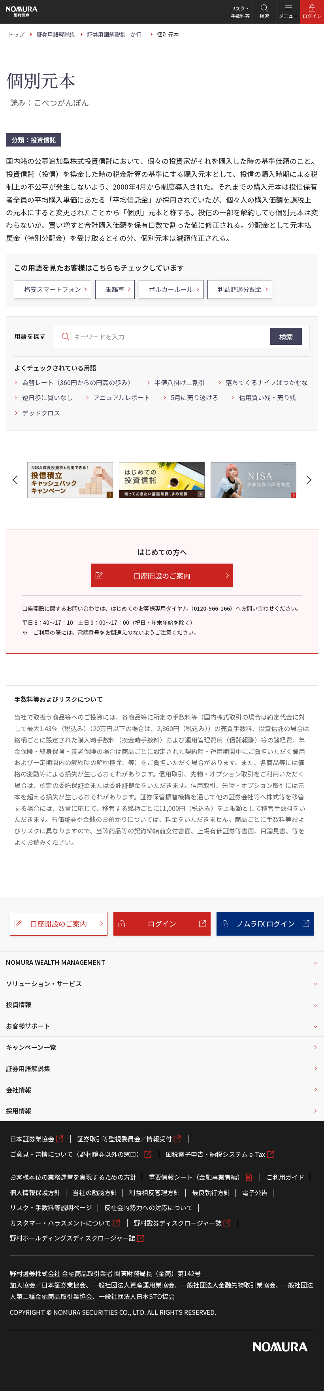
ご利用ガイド (285, 1177)
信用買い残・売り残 (267, 397)
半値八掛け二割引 (179, 382)
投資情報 (18, 1004)
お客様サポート (28, 1025)
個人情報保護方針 (35, 1192)
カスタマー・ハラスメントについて (60, 1222)
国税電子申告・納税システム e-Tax (215, 1154)
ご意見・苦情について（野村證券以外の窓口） (76, 1154)
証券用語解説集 (28, 1068)
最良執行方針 (211, 1192)
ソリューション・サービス (44, 983)
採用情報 (18, 1110)
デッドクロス (41, 412)
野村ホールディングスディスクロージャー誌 (72, 1238)
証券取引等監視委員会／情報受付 (124, 1138)
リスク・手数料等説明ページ (51, 1207)
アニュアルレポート (121, 397)
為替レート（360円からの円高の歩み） (78, 382)
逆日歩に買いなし (47, 397)
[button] (16, 480)
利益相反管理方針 (154, 1192)
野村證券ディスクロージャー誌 (178, 1222)
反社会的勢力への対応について (148, 1207)
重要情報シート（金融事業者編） (196, 1177)
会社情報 (18, 1089)
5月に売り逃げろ (195, 397)
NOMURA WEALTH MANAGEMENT (55, 962)
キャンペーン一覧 (31, 1047)
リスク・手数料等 (240, 12)
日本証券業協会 (32, 1138)
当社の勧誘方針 (95, 1192)
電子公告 (254, 1192)
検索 (286, 336)
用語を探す (30, 336)
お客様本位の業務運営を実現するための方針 (73, 1177)
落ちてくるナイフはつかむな (267, 382)
